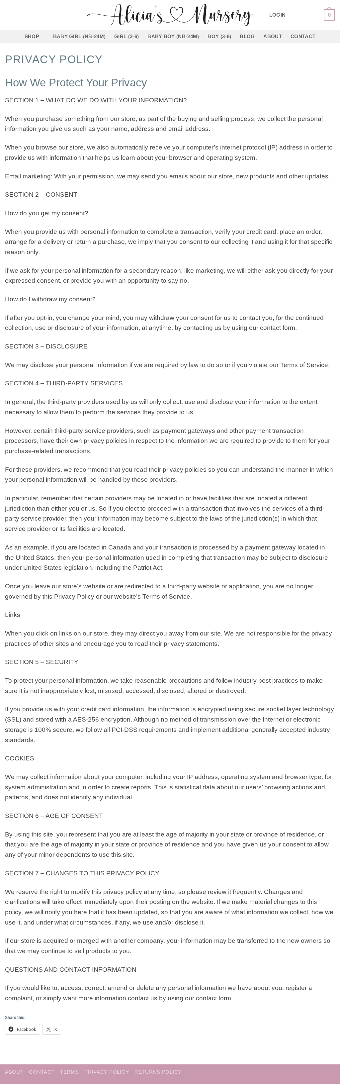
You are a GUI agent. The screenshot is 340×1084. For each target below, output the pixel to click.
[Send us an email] (314, 14)
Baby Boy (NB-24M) (173, 36)
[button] (277, 15)
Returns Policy (158, 1072)
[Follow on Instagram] (303, 14)
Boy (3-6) (219, 36)
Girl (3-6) (126, 36)
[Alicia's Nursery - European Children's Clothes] (170, 15)
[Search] (8, 15)
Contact (303, 36)
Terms (69, 1072)
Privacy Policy (106, 1072)
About (272, 36)
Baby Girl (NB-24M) (79, 36)
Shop (32, 36)
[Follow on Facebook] (293, 14)
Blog (247, 36)
